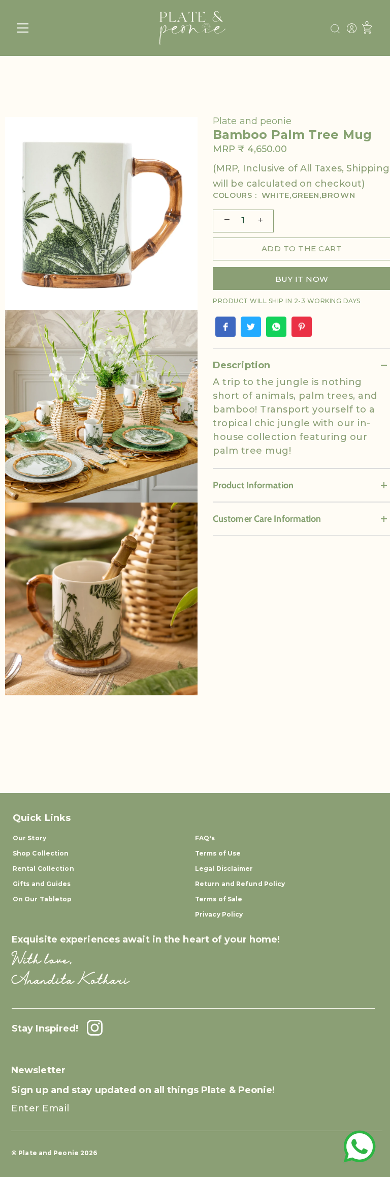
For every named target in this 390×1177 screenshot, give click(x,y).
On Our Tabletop (42, 899)
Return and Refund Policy (240, 884)
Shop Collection (41, 853)
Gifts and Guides (42, 884)
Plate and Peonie (49, 1153)
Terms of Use (218, 853)
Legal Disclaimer (224, 868)
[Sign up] (365, 1117)
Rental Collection (43, 868)
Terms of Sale (218, 899)
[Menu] (23, 28)
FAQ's (205, 838)
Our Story (29, 838)
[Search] (335, 29)
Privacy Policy (219, 914)
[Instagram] (92, 1028)
